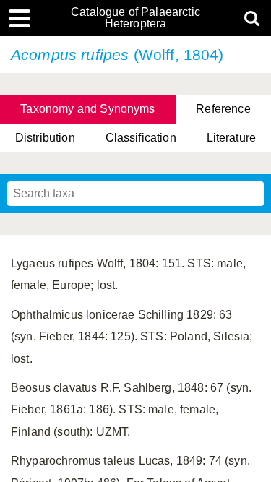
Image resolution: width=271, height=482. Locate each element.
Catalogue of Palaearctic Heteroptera (135, 18)
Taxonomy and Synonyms (87, 109)
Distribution (45, 138)
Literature (232, 138)
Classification (141, 138)
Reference (223, 109)
